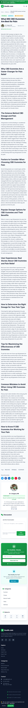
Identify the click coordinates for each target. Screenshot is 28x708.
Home (2, 12)
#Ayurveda (7, 469)
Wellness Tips (4, 671)
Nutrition (11, 15)
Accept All (10, 705)
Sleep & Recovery (5, 669)
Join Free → (13, 2)
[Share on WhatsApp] (12, 478)
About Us (3, 656)
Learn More (12, 703)
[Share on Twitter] (2, 478)
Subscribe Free (14, 560)
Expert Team (4, 654)
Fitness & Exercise (5, 665)
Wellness (7, 12)
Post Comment (20, 533)
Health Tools (3, 652)
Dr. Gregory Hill (8, 25)
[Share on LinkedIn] (9, 478)
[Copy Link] (19, 478)
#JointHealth (21, 469)
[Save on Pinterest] (16, 478)
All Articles (3, 649)
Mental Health (4, 667)
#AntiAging (14, 469)
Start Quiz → (14, 581)
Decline (4, 705)
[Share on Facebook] (5, 478)
